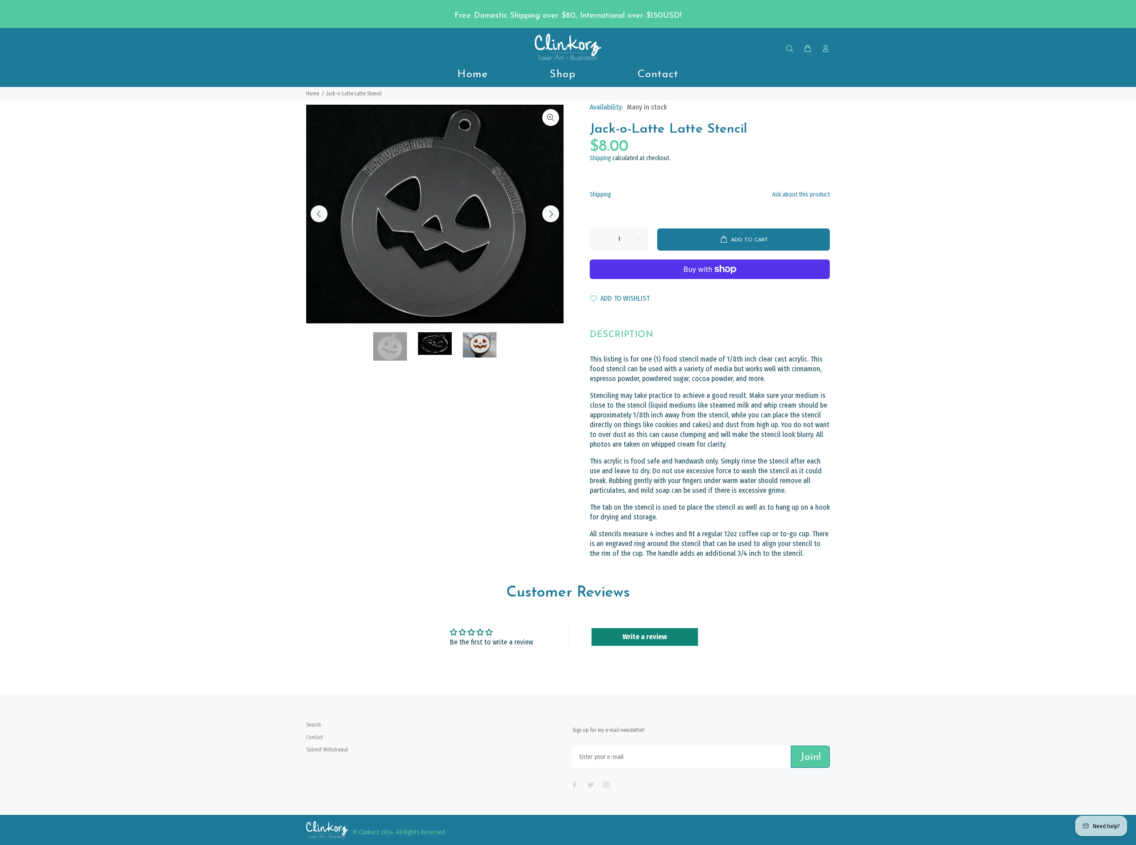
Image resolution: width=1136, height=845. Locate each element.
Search (313, 725)
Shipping (600, 158)
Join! (810, 757)
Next (550, 213)
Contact (314, 737)
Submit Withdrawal (327, 750)
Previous (319, 213)
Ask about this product (801, 194)
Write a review (645, 637)
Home (312, 93)
